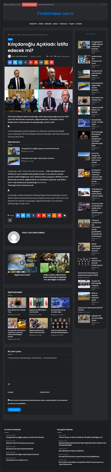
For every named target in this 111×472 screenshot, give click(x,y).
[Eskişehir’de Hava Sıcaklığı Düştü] (84, 319)
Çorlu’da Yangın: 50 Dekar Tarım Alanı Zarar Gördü (96, 157)
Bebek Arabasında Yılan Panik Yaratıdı (37, 331)
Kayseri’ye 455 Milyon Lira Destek (37, 311)
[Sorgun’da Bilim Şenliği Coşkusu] (84, 284)
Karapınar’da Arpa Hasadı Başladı (49, 4)
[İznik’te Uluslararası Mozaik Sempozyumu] (60, 323)
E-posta (11, 392)
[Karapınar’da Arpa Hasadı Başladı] (84, 74)
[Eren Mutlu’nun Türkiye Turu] (17, 303)
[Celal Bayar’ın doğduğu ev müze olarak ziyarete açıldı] (84, 192)
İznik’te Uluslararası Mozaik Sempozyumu (59, 331)
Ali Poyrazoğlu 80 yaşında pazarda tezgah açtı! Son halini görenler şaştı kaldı (97, 139)
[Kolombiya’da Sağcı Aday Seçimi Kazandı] (14, 161)
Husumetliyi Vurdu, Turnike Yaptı (58, 311)
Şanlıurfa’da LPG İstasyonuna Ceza (97, 59)
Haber (40, 24)
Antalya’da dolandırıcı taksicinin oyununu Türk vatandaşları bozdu (17, 333)
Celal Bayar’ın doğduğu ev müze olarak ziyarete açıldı (97, 192)
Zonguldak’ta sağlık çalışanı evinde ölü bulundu (40, 148)
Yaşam (71, 24)
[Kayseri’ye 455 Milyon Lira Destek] (38, 303)
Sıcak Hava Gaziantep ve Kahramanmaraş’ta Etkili (88, 274)
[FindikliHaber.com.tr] (55, 13)
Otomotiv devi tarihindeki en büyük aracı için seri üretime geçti (97, 208)
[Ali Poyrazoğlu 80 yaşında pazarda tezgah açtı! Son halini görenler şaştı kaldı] (84, 135)
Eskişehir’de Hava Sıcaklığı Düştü (97, 318)
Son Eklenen (90, 34)
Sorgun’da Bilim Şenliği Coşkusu (96, 283)
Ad (9, 384)
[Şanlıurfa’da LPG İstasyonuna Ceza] (84, 59)
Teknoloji (64, 24)
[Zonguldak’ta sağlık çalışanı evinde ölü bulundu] (14, 151)
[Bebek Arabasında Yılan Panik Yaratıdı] (38, 323)
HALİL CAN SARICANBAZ (20, 56)
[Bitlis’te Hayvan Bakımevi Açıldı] (84, 296)
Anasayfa (33, 24)
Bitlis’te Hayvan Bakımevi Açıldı (95, 296)
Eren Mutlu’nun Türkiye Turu (16, 311)
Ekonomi (48, 24)
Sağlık (55, 24)
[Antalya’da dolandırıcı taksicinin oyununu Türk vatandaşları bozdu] (17, 323)
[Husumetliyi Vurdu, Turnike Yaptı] (60, 303)
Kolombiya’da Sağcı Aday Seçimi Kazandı (37, 158)
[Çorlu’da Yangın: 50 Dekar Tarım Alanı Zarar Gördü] (84, 156)
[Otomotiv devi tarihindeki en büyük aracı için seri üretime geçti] (84, 206)
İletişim (79, 24)
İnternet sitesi (44, 392)
